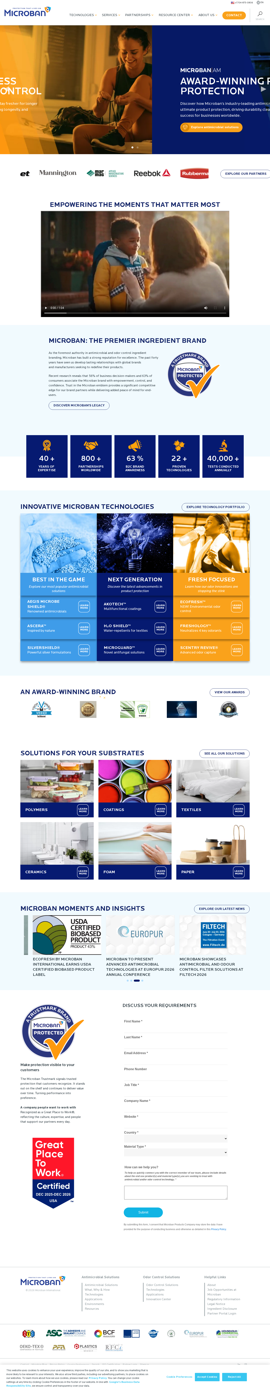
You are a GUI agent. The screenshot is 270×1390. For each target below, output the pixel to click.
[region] (135, 1377)
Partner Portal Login (221, 1313)
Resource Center (174, 15)
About (211, 1285)
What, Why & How (97, 1290)
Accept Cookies (207, 1377)
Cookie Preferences (179, 1377)
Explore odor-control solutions (233, 127)
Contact (234, 15)
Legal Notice (216, 1304)
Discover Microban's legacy (79, 405)
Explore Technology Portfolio (216, 507)
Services (109, 15)
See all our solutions (224, 753)
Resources (92, 1309)
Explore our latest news (222, 909)
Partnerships (137, 15)
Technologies (81, 15)
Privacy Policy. (98, 1378)
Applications (93, 1299)
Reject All (234, 1377)
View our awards (230, 692)
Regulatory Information (223, 1299)
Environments (94, 1304)
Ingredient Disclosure (222, 1309)
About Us (206, 15)
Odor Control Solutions (161, 1277)
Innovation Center (158, 1299)
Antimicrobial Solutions (100, 1277)
